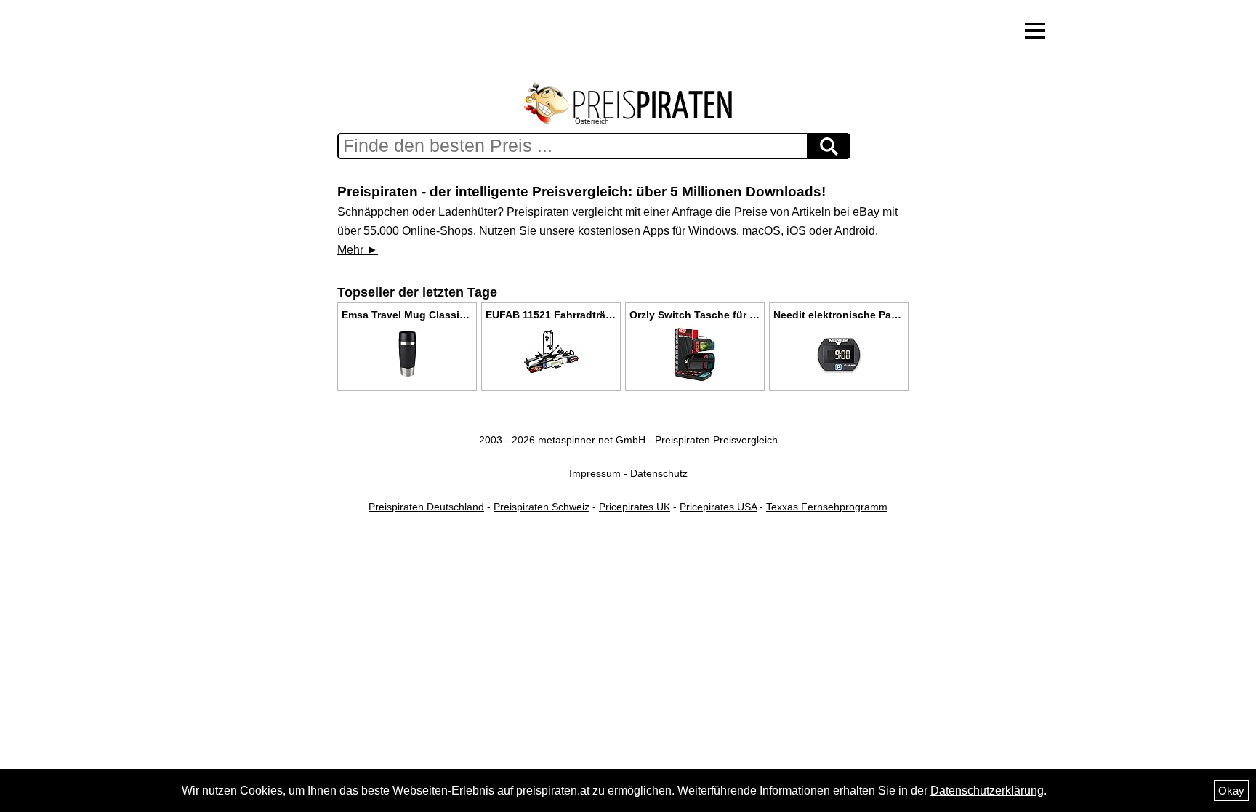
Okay (1231, 790)
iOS (796, 231)
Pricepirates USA (718, 506)
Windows (712, 231)
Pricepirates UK (634, 506)
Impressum (595, 473)
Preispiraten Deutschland (426, 506)
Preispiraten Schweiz (541, 506)
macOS (761, 231)
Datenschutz (659, 473)
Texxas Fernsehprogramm (826, 506)
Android (854, 231)
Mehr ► (357, 250)
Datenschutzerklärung (987, 790)
